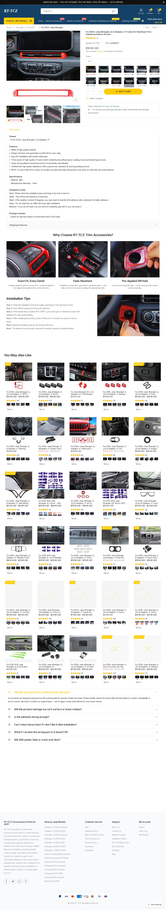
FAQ (86, 827)
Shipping (100, 51)
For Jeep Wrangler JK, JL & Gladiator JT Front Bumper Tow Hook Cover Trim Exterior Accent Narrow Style (83, 395)
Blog (114, 854)
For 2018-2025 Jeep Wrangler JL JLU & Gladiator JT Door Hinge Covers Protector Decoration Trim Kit (51, 558)
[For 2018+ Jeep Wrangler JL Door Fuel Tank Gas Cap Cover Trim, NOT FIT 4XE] (115, 648)
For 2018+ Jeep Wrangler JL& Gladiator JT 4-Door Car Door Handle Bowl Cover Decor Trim (50, 613)
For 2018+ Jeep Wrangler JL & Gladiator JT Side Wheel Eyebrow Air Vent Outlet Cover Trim (18, 504)
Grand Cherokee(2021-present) (57, 854)
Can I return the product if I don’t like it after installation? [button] (45, 724)
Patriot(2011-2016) (52, 881)
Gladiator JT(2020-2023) (55, 831)
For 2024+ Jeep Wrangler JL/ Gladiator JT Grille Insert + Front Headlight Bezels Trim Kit (83, 449)
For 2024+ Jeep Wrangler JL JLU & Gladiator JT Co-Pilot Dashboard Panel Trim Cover (18, 612)
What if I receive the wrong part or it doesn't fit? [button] (41, 732)
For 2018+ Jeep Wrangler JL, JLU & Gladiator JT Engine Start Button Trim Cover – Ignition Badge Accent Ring (147, 449)
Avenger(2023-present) (54, 877)
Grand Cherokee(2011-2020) (56, 858)
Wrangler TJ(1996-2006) (55, 850)
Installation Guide (119, 839)
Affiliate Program (119, 835)
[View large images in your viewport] (75, 99)
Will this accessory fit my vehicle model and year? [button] (42, 692)
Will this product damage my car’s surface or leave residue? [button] (48, 709)
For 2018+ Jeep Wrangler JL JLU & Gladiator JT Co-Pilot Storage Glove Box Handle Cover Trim (82, 668)
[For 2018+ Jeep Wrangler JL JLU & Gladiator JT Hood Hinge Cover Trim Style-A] (147, 594)
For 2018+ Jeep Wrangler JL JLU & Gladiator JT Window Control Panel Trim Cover (146, 667)
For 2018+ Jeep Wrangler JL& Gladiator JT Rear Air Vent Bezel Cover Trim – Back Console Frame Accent (114, 558)
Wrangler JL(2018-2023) (54, 839)
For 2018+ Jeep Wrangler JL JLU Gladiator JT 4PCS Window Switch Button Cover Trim (51, 395)
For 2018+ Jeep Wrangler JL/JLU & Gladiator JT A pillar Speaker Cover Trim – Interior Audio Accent (147, 504)
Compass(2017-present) (54, 870)
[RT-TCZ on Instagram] (19, 881)
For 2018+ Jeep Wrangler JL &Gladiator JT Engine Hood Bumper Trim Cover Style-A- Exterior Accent (50, 449)
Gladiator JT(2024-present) (56, 827)
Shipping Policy (91, 831)
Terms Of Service (92, 839)
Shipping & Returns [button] (18, 225)
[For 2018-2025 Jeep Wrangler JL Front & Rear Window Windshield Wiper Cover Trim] (18, 648)
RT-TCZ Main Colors (120, 843)
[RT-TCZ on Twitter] (13, 881)
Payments (89, 846)
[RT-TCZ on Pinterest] (25, 881)
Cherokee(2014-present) (54, 862)
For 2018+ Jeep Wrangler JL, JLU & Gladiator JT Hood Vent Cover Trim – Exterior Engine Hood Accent (83, 558)
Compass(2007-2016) (53, 873)
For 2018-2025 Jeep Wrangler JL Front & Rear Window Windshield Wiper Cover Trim (17, 668)
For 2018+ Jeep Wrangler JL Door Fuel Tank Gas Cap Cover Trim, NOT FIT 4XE (114, 667)
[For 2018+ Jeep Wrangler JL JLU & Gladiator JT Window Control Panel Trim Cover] (147, 648)
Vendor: (89, 43)
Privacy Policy (91, 843)
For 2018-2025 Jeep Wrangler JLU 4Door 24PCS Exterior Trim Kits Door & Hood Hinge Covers (114, 504)
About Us (116, 827)
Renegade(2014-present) (54, 866)
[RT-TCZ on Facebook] (6, 881)
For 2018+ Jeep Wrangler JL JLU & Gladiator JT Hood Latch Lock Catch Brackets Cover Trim (114, 613)
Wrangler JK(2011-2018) (54, 843)
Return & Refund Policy (94, 835)
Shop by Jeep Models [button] (16, 21)
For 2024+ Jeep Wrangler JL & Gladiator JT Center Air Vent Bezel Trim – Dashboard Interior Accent (83, 613)
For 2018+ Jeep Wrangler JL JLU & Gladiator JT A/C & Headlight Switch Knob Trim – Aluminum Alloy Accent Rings (83, 504)
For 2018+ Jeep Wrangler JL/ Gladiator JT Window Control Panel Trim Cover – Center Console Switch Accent (18, 558)
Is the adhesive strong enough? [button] (31, 716)
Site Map (115, 850)
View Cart (143, 831)
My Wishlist (143, 835)
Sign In (142, 827)
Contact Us (116, 831)
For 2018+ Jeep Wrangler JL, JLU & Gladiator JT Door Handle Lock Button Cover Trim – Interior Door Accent (147, 395)
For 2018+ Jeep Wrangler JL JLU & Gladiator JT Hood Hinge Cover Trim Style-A (146, 612)
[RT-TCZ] (31, 265)
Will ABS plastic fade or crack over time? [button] (37, 739)
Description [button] (14, 129)
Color (88, 56)
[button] (77, 67)
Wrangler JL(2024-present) (56, 835)
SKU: (107, 43)
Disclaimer (89, 850)
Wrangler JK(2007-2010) (55, 846)
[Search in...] (113, 11)
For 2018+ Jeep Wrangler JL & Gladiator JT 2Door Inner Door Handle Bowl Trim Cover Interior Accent (146, 558)
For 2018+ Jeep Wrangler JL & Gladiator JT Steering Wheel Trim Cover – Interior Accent (18, 449)
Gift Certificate (118, 846)
